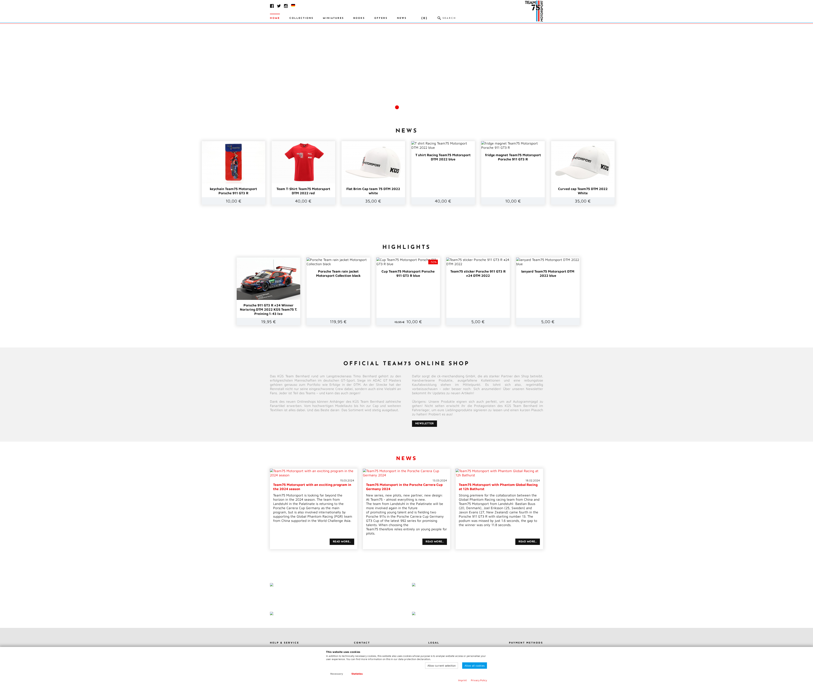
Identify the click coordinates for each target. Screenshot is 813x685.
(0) (424, 18)
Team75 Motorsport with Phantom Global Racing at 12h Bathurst (499, 485)
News (401, 18)
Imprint (462, 680)
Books (359, 18)
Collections (301, 18)
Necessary (336, 673)
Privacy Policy (479, 680)
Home (275, 18)
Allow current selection (441, 665)
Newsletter (424, 423)
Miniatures (333, 18)
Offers (380, 18)
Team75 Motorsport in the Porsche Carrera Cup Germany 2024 (406, 485)
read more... (342, 541)
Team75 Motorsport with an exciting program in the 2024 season (313, 485)
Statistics (357, 673)
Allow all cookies (475, 665)
